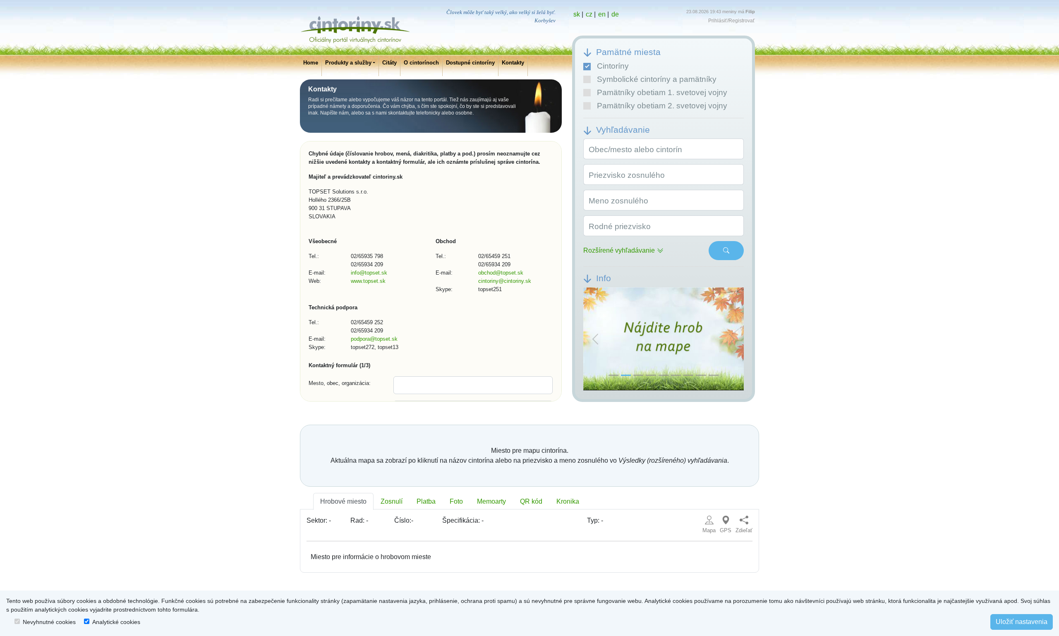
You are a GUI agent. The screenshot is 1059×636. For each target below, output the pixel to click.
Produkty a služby (348, 63)
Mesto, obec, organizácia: (340, 383)
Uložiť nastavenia (1021, 621)
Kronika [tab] (567, 501)
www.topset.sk (368, 281)
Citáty (389, 63)
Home (310, 63)
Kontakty (513, 63)
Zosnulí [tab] (392, 501)
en (602, 14)
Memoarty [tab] (491, 501)
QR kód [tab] (531, 501)
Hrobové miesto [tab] (343, 501)
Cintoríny (613, 66)
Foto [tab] (456, 501)
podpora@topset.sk (374, 339)
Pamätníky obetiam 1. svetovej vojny (662, 92)
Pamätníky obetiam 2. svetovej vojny (662, 105)
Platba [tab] (426, 501)
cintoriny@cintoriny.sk (504, 281)
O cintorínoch (421, 63)
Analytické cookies (116, 622)
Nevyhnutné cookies (49, 622)
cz (589, 14)
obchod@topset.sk (500, 273)
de (615, 14)
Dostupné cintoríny (470, 63)
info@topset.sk (369, 273)
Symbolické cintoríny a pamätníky (656, 79)
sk (576, 14)
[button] (595, 339)
